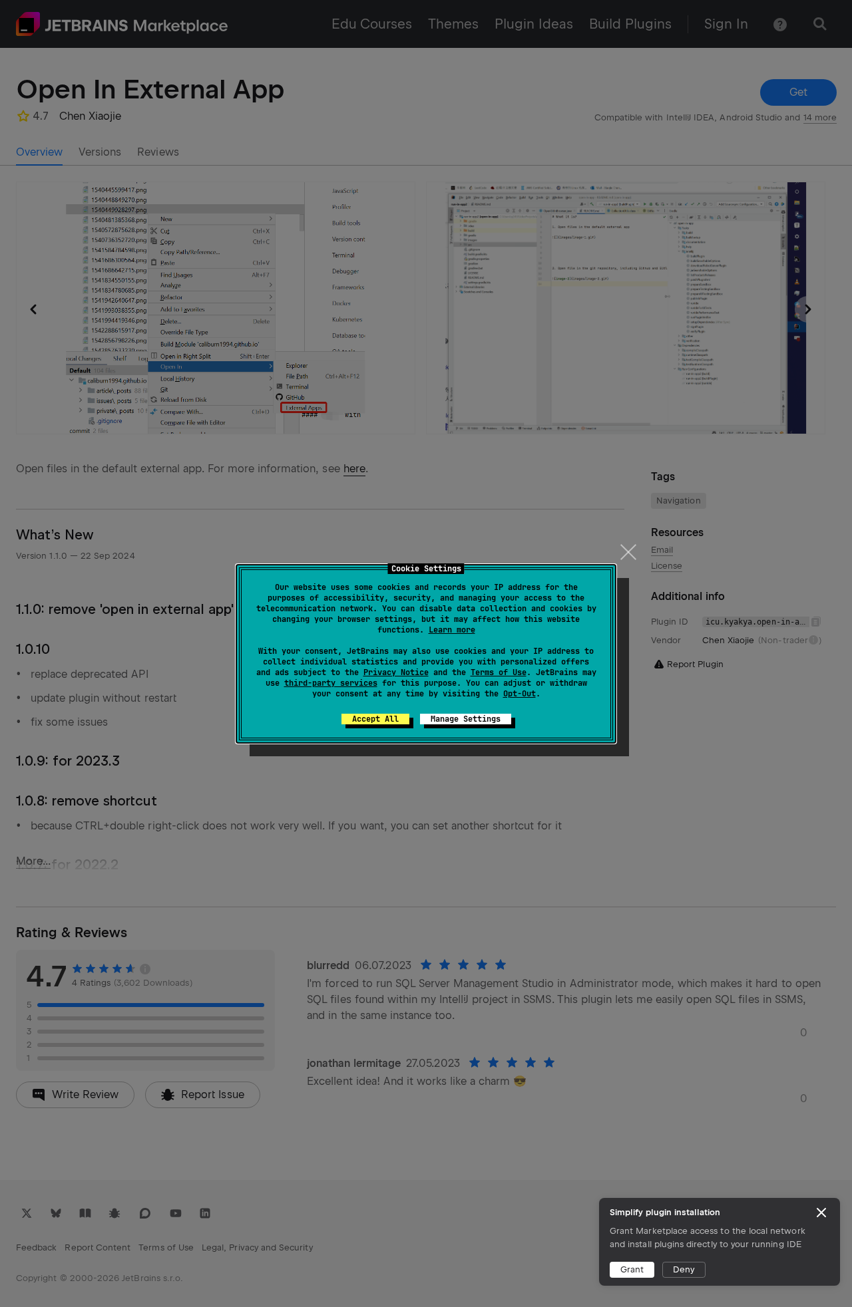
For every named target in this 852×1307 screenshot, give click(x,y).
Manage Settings (466, 719)
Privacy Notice (396, 672)
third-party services (330, 683)
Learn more (452, 630)
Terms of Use (499, 672)
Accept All (375, 719)
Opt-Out (519, 693)
